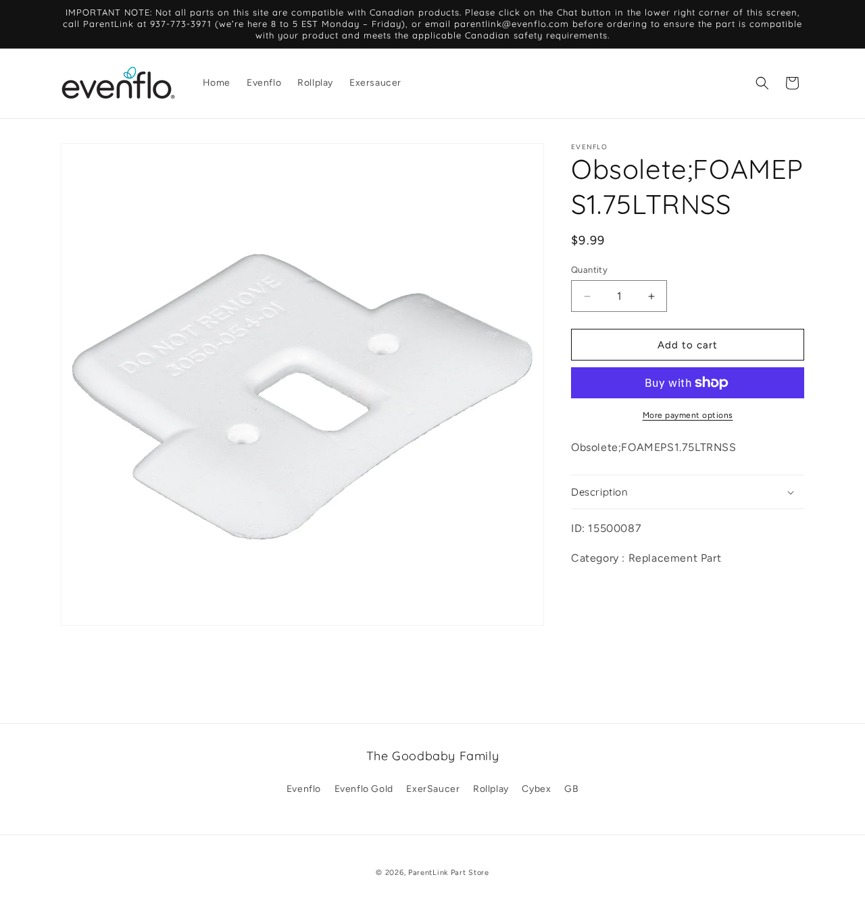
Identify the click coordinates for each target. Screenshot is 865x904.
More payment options (688, 415)
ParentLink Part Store (448, 872)
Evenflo (304, 789)
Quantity (589, 270)
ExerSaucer (433, 789)
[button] (762, 83)
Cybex (536, 789)
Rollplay (491, 789)
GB (571, 789)
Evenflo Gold (364, 789)
